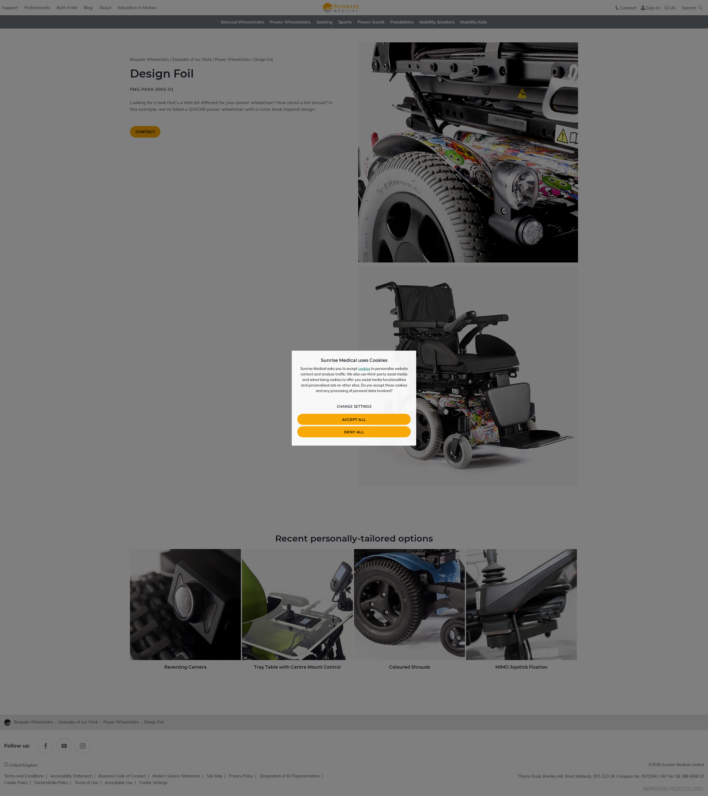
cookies (364, 368)
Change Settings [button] (354, 406)
